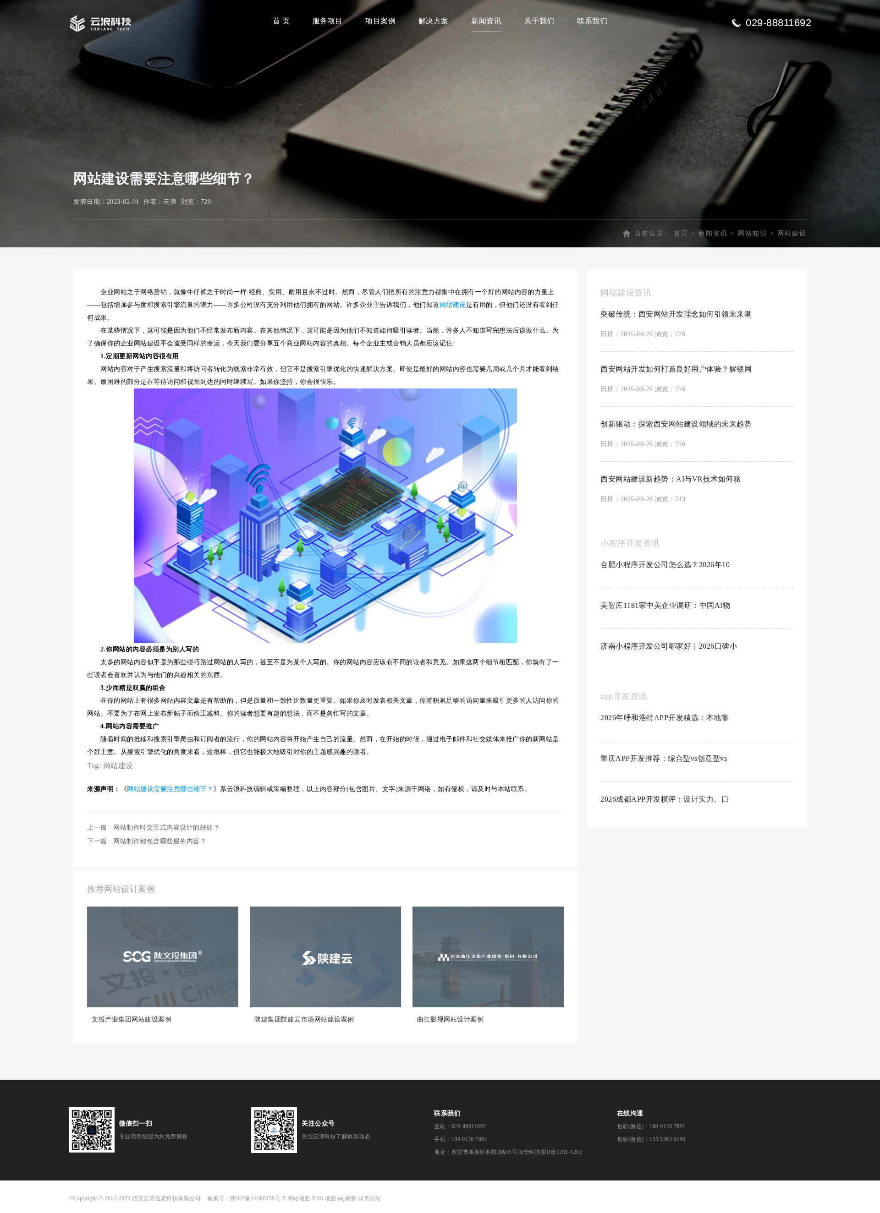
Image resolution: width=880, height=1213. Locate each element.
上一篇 (153, 827)
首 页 (281, 21)
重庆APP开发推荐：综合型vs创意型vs (663, 758)
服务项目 (328, 21)
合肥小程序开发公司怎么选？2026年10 (665, 564)
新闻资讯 (486, 21)
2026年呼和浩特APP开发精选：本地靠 (664, 717)
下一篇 (146, 841)
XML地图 (324, 1198)
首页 (681, 233)
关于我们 (539, 21)
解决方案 (433, 21)
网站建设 (792, 233)
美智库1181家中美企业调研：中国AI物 (665, 605)
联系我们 (592, 21)
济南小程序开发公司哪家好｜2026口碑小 (668, 646)
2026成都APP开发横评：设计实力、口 (664, 799)
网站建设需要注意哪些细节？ (170, 789)
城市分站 (369, 1198)
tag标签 (347, 1198)
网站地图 (298, 1198)
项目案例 (380, 21)
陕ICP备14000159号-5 (258, 1198)
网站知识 (752, 233)
